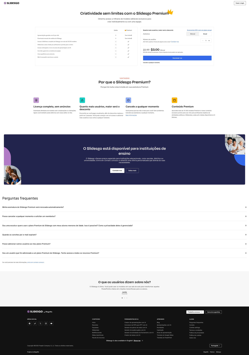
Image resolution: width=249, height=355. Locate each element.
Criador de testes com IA (132, 335)
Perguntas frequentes (196, 322)
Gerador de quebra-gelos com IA (134, 330)
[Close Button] (142, 340)
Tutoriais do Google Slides (165, 335)
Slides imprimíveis (97, 335)
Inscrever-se (177, 58)
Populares (95, 327)
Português (214, 345)
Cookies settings (194, 327)
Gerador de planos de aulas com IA (135, 327)
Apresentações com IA (164, 325)
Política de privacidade (196, 332)
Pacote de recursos (98, 337)
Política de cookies (195, 335)
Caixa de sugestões (213, 312)
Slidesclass (95, 330)
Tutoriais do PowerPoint (164, 337)
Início (93, 322)
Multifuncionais (97, 332)
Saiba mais (132, 170)
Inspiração (160, 330)
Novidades (160, 327)
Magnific (205, 352)
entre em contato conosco (35, 262)
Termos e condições (195, 330)
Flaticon (212, 352)
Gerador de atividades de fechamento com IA (138, 332)
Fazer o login (240, 3)
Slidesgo (218, 352)
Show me (137, 340)
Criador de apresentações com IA (135, 322)
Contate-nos (175, 41)
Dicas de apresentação (164, 332)
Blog (158, 322)
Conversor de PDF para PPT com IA (135, 325)
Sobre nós (192, 338)
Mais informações (131, 115)
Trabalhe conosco (194, 312)
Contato (191, 325)
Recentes (95, 325)
